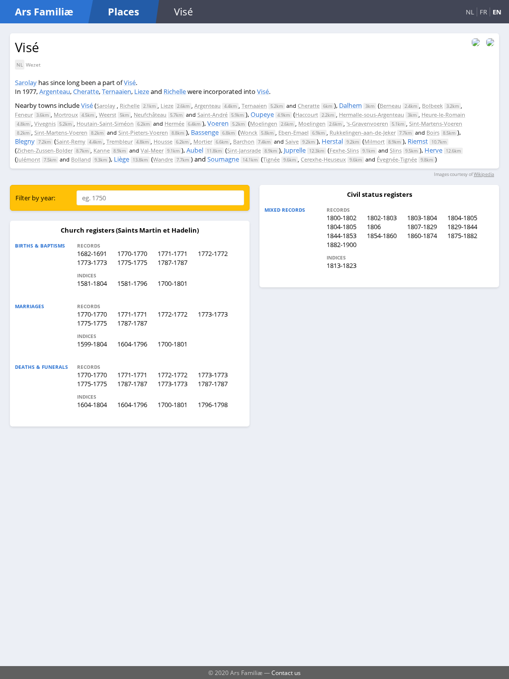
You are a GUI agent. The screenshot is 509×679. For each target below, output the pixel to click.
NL (470, 11)
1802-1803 (382, 217)
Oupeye (262, 114)
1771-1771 (172, 253)
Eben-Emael (293, 132)
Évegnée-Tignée (397, 159)
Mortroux (66, 114)
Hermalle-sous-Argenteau (371, 114)
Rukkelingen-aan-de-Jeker (363, 132)
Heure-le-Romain (443, 114)
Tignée (271, 159)
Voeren (218, 123)
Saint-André (212, 114)
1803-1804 (422, 217)
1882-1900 (341, 244)
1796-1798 (213, 404)
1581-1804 (92, 283)
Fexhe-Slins (344, 150)
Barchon (243, 141)
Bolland (81, 159)
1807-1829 (422, 226)
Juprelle (295, 150)
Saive (292, 141)
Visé (130, 82)
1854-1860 (382, 235)
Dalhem (350, 105)
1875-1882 (462, 235)
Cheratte (86, 91)
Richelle (175, 91)
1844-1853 (341, 235)
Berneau (390, 105)
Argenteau (54, 91)
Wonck (248, 132)
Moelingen (263, 123)
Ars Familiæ (44, 11)
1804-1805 (462, 217)
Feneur (24, 114)
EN (497, 11)
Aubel (194, 150)
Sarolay (26, 82)
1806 (374, 226)
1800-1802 (341, 217)
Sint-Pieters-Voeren (143, 132)
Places (123, 11)
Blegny (25, 141)
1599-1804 (92, 344)
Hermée (174, 123)
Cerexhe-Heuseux (323, 159)
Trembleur (119, 141)
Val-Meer (152, 150)
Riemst (418, 141)
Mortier (202, 141)
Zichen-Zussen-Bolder (45, 150)
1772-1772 (213, 253)
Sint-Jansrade (244, 150)
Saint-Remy (70, 141)
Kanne (101, 150)
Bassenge (205, 132)
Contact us (286, 673)
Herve (433, 150)
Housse (163, 141)
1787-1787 (172, 262)
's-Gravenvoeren (367, 123)
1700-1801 (172, 283)
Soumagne (223, 159)
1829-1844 (462, 226)
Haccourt (306, 114)
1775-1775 (132, 262)
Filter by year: (35, 197)
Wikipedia (484, 174)
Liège (121, 159)
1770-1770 (132, 253)
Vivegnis (45, 123)
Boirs (432, 132)
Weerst (107, 114)
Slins (396, 150)
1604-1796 (132, 344)
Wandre (163, 159)
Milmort (374, 141)
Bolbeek (432, 105)
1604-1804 (92, 404)
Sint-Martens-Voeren (435, 123)
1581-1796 (132, 283)
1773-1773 (92, 262)
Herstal (332, 141)
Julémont (28, 159)
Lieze (141, 91)
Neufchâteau (150, 114)
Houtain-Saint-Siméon (105, 123)
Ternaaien (116, 91)
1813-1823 (341, 265)
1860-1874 (422, 235)
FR (483, 11)
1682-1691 (92, 253)
